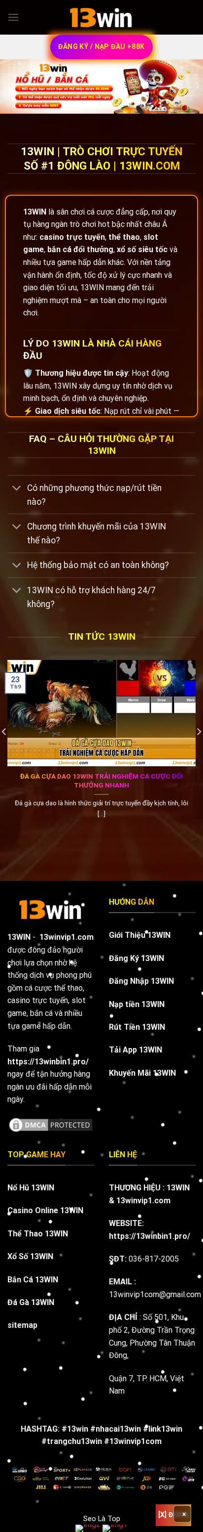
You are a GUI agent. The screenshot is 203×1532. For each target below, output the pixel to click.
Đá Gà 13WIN (30, 1302)
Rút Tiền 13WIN (137, 1027)
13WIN (178, 1187)
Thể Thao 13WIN (37, 1233)
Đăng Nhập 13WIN (141, 981)
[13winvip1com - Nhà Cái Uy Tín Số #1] (101, 17)
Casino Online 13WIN (45, 1210)
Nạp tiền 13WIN (137, 1004)
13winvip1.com (66, 937)
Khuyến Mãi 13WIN (142, 1073)
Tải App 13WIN (135, 1049)
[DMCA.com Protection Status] (50, 1124)
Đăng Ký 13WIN (136, 958)
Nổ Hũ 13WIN (30, 1187)
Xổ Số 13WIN (30, 1256)
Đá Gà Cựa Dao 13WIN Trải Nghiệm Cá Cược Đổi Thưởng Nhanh (101, 780)
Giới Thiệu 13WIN (139, 935)
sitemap (22, 1325)
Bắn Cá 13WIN (32, 1279)
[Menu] (13, 17)
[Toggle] (17, 488)
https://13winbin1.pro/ (149, 1236)
